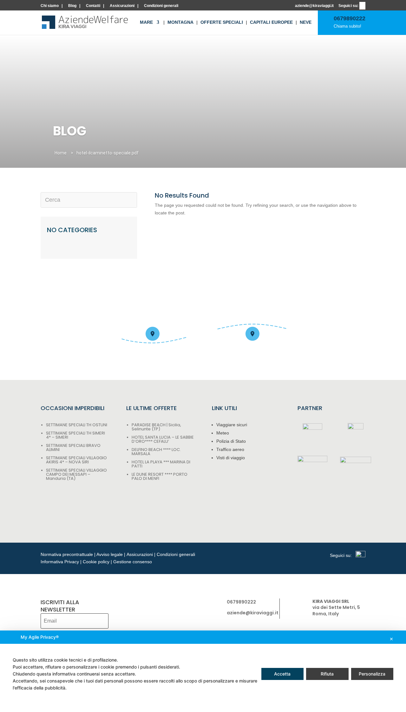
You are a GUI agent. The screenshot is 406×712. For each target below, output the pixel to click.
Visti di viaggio (230, 457)
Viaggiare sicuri (231, 424)
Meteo (222, 432)
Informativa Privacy (60, 561)
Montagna (180, 22)
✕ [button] (391, 639)
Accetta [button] (282, 673)
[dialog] (203, 671)
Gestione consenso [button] (132, 561)
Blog (72, 6)
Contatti (93, 6)
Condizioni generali (161, 6)
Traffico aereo (230, 449)
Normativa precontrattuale (67, 554)
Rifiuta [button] (327, 673)
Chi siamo (50, 6)
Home (61, 152)
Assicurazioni (122, 6)
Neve (305, 22)
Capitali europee (271, 22)
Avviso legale (109, 554)
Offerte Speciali (221, 22)
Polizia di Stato (231, 441)
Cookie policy (96, 561)
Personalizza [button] (372, 673)
